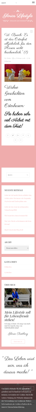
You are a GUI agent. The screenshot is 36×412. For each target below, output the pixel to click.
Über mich (18, 341)
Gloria (9, 58)
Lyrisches (7, 272)
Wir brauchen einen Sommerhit (16, 216)
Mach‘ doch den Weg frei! (13, 230)
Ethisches (7, 61)
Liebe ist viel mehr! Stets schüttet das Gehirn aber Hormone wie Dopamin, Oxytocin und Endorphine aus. (17, 198)
